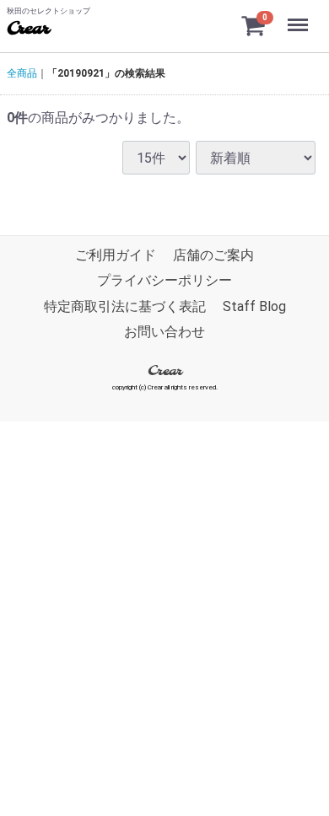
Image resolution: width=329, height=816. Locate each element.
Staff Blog (254, 306)
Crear (28, 29)
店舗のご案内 (213, 255)
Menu (299, 16)
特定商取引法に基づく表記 (125, 306)
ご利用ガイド (115, 255)
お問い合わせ (164, 332)
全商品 (22, 73)
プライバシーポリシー (164, 281)
